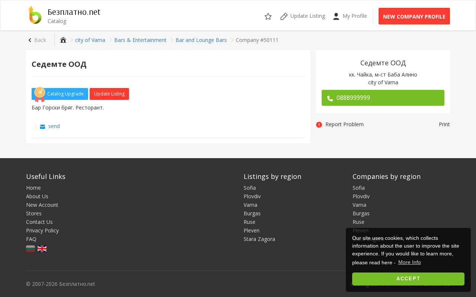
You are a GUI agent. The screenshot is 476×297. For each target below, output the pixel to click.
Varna (250, 204)
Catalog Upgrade (65, 94)
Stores (34, 213)
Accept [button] (408, 278)
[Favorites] (269, 15)
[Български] (31, 248)
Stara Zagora (259, 238)
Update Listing (109, 94)
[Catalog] (62, 39)
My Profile (354, 15)
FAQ (31, 238)
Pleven (252, 230)
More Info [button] (409, 262)
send (53, 126)
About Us (37, 196)
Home (33, 187)
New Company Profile (414, 16)
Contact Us (39, 221)
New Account (42, 204)
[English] (43, 248)
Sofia (250, 187)
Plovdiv (252, 196)
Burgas (252, 213)
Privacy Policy (42, 230)
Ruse (249, 221)
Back (40, 39)
